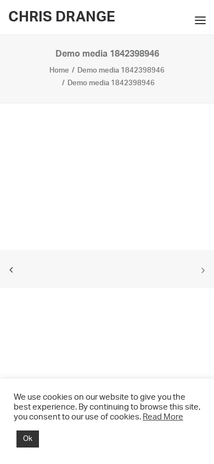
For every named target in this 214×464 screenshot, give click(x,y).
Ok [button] (27, 439)
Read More (163, 417)
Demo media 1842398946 (121, 70)
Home (59, 70)
